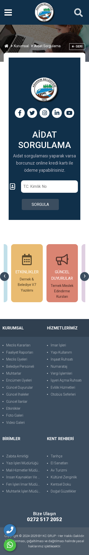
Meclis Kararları (18, 345)
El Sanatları (59, 463)
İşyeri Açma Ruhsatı (66, 380)
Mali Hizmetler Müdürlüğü (24, 470)
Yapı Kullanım (61, 352)
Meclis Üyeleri (16, 359)
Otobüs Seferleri (63, 394)
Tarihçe (56, 456)
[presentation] (4, 276)
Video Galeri (15, 423)
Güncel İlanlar (16, 402)
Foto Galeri (14, 415)
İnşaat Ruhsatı (62, 359)
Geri (79, 46)
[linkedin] (57, 113)
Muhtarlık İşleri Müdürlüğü (24, 491)
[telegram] (32, 113)
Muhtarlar (13, 373)
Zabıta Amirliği (17, 456)
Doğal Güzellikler (63, 491)
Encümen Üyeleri (19, 380)
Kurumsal (21, 46)
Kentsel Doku (61, 484)
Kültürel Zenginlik (64, 477)
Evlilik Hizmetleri (63, 387)
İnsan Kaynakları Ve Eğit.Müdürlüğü (24, 477)
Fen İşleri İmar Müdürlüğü (24, 484)
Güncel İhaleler (17, 394)
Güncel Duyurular (19, 387)
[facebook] (20, 113)
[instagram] (44, 113)
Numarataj (59, 366)
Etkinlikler (13, 408)
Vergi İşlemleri (61, 373)
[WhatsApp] (10, 545)
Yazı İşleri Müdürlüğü (22, 463)
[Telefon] (10, 530)
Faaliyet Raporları (19, 352)
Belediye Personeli (20, 366)
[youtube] (69, 113)
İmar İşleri (58, 345)
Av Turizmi (59, 470)
